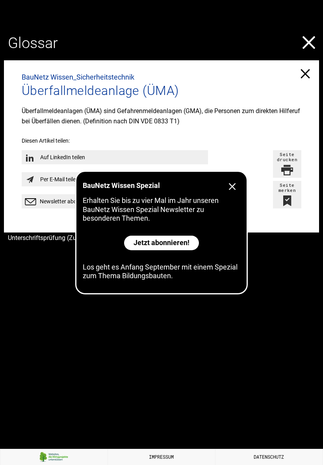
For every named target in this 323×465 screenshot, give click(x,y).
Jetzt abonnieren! (161, 242)
